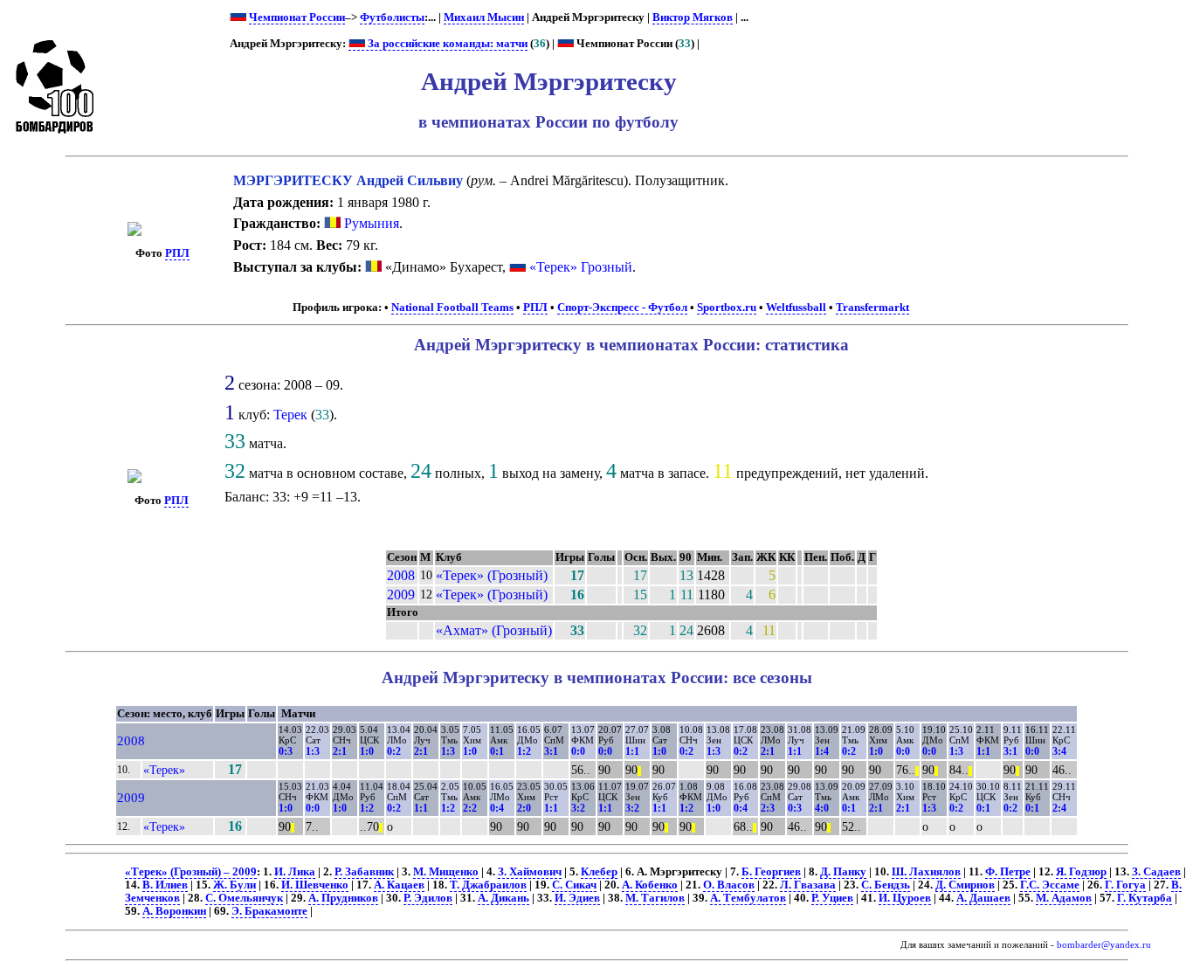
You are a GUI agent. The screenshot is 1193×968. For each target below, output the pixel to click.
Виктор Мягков (692, 17)
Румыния (370, 223)
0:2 (394, 751)
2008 (401, 575)
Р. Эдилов (427, 898)
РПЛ (177, 253)
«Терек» (164, 770)
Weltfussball (796, 307)
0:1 (497, 751)
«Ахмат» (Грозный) (494, 630)
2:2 (470, 808)
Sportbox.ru (726, 307)
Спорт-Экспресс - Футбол (622, 307)
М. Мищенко (446, 872)
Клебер (599, 872)
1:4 (822, 751)
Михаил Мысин (484, 17)
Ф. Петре (1008, 872)
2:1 (340, 751)
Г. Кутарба (1144, 898)
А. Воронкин (174, 911)
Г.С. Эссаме (1049, 885)
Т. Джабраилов (488, 885)
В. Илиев (165, 885)
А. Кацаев (399, 885)
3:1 (551, 751)
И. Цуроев (905, 898)
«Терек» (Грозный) (492, 575)
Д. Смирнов (965, 885)
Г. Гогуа (1125, 885)
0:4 (497, 808)
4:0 (822, 808)
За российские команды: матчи (446, 44)
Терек (290, 414)
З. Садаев (1156, 872)
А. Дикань (503, 898)
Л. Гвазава (808, 885)
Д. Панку (843, 872)
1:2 (524, 751)
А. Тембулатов (748, 898)
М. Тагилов (655, 898)
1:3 (313, 751)
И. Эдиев (577, 898)
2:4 (1059, 808)
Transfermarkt (872, 307)
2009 (401, 594)
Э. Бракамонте (269, 911)
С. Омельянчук (244, 898)
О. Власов (729, 885)
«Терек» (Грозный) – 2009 (191, 872)
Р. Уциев (832, 898)
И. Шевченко (314, 885)
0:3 (286, 751)
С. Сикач (574, 885)
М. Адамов (1064, 898)
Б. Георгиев (771, 872)
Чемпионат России (297, 17)
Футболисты (392, 17)
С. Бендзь (885, 885)
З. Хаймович (530, 872)
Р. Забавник (364, 872)
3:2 (578, 808)
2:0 (524, 808)
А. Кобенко (650, 885)
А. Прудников (343, 898)
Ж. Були (234, 885)
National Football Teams (452, 307)
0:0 (578, 751)
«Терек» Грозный (580, 266)
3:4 (1059, 751)
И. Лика (294, 872)
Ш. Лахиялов (926, 872)
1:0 (367, 751)
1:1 (632, 751)
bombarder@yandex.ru (1104, 945)
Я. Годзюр (1081, 872)
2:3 (768, 808)
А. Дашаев (983, 898)
